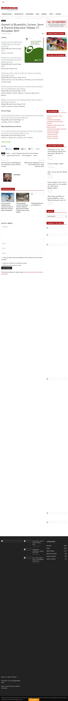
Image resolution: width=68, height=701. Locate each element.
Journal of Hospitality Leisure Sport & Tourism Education (25, 153)
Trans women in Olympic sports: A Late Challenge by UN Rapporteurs (38, 559)
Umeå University (52, 134)
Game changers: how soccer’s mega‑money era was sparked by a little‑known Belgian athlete (57, 185)
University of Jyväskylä (53, 120)
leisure (3, 155)
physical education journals (13, 155)
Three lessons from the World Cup (57, 173)
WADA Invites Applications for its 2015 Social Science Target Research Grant (34, 164)
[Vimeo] (64, 2)
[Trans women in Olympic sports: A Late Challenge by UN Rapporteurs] (27, 559)
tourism (35, 155)
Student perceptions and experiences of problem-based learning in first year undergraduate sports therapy (22, 87)
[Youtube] (66, 2)
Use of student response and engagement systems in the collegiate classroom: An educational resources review (22, 132)
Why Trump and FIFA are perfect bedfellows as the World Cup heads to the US (56, 198)
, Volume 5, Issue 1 (11, 164)
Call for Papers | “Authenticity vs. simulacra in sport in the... (38, 551)
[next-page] (5, 216)
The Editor (17, 175)
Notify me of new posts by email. (12, 265)
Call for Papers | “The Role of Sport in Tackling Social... (38, 542)
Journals (8, 18)
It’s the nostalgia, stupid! (55, 163)
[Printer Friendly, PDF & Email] (6, 143)
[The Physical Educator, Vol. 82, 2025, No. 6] (37, 197)
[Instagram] (60, 2)
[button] (3, 2)
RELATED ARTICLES (8, 189)
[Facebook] (58, 2)
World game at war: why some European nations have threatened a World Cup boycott (57, 152)
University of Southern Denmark (56, 129)
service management (26, 155)
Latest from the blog (55, 146)
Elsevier (8, 153)
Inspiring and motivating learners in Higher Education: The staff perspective (11, 44)
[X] (62, 2)
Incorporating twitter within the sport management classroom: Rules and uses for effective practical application (22, 116)
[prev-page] (2, 216)
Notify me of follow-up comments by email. (15, 263)
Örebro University (52, 138)
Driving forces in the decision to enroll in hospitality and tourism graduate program (11, 59)
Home (2, 18)
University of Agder (53, 133)
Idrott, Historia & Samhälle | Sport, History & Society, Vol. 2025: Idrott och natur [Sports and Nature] (7, 207)
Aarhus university (52, 136)
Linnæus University (53, 131)
